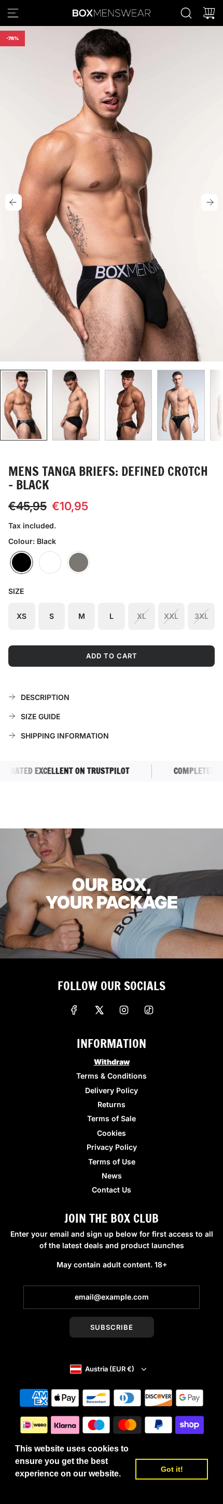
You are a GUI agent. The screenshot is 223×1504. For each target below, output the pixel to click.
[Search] (186, 13)
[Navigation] (13, 13)
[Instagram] (124, 1010)
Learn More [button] (39, 1487)
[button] (13, 202)
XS (21, 616)
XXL (171, 616)
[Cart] (209, 13)
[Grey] (78, 562)
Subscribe (111, 1327)
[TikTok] (148, 1010)
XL (141, 616)
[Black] (21, 562)
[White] (50, 562)
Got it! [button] (172, 1469)
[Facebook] (74, 1010)
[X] (99, 1010)
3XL (201, 616)
